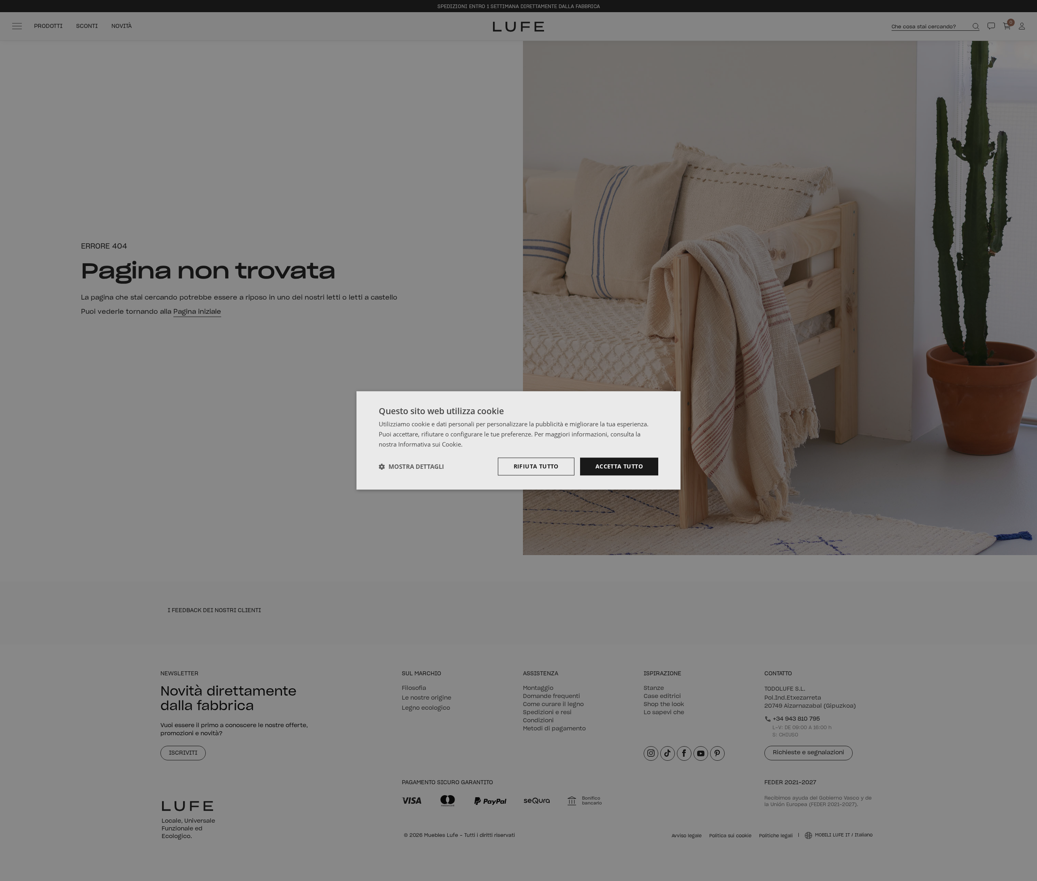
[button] (411, 466)
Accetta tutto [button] (619, 466)
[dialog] (518, 440)
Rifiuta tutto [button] (536, 466)
